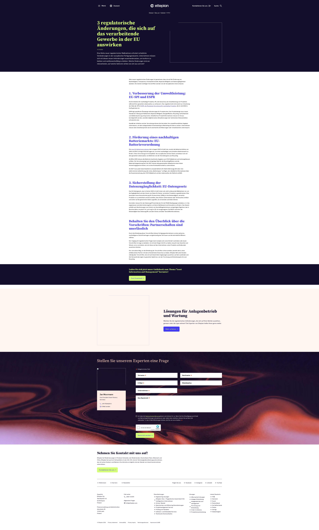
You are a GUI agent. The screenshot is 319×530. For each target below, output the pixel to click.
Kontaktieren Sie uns (106, 470)
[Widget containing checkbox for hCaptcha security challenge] (148, 427)
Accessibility (122, 522)
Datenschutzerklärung (152, 416)
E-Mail (140, 383)
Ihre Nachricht (143, 398)
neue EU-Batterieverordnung (140, 149)
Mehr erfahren (170, 329)
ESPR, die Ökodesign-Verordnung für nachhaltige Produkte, (158, 106)
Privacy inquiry (132, 522)
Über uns (157, 13)
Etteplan (151, 13)
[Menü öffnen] (99, 6)
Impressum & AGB (155, 522)
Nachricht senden (144, 435)
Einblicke (163, 13)
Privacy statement (112, 522)
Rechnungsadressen (143, 522)
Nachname (186, 375)
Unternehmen (143, 391)
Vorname (141, 375)
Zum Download (138, 279)
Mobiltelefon (187, 383)
